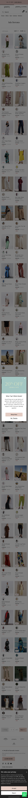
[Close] (26, 772)
